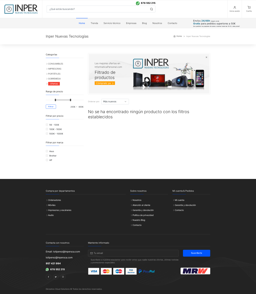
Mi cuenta (179, 200)
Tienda (94, 23)
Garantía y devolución (143, 210)
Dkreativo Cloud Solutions (58, 289)
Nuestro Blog (139, 220)
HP (51, 160)
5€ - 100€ (54, 124)
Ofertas (54, 83)
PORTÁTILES (54, 73)
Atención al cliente (141, 205)
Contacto (137, 225)
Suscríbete (196, 253)
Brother (53, 155)
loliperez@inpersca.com (59, 257)
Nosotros (157, 23)
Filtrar (51, 107)
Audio (51, 215)
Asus (52, 151)
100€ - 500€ (55, 129)
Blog (144, 23)
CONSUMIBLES (55, 63)
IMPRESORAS (54, 68)
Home (82, 23)
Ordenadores (54, 200)
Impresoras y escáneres (59, 210)
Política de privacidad (143, 215)
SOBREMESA (54, 78)
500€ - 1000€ (56, 133)
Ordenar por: (94, 101)
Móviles (51, 205)
